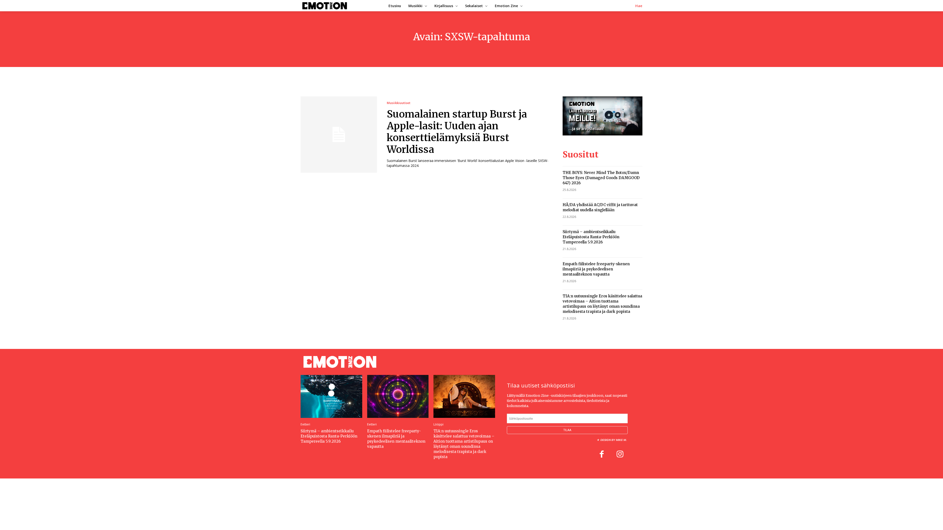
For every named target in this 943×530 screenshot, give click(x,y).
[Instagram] (620, 455)
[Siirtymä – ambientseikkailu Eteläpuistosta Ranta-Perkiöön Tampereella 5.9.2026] (331, 396)
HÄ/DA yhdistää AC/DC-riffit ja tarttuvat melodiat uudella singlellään (600, 207)
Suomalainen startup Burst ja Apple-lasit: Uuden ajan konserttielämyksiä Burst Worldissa (457, 132)
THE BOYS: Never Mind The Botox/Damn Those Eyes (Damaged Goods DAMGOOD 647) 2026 (601, 177)
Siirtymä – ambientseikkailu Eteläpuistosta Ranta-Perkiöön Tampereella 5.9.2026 (591, 236)
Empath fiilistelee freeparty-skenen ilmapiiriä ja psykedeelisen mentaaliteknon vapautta (596, 269)
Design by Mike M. (613, 440)
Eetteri (305, 424)
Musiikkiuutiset (398, 103)
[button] (638, 6)
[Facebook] (602, 455)
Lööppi (438, 424)
